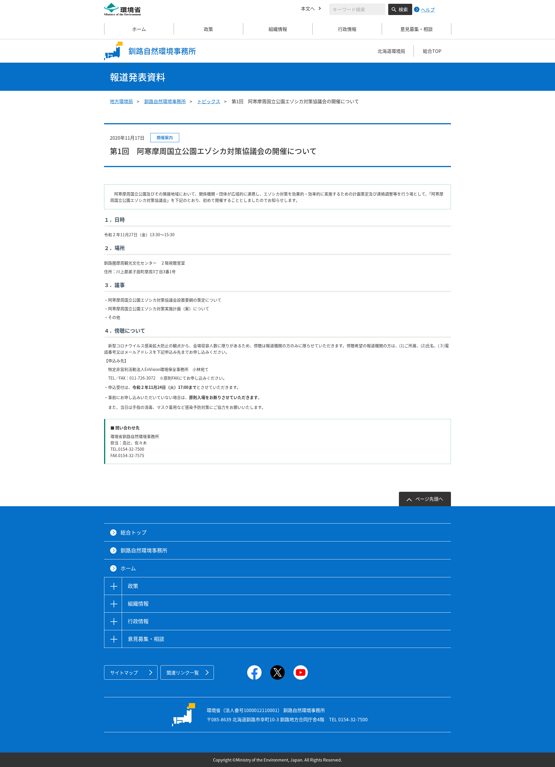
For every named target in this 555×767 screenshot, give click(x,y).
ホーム (139, 28)
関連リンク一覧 (182, 672)
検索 (403, 9)
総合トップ (134, 532)
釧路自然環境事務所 (165, 101)
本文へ (308, 8)
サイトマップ (124, 672)
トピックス (208, 101)
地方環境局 (121, 101)
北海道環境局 (391, 50)
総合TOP (432, 50)
